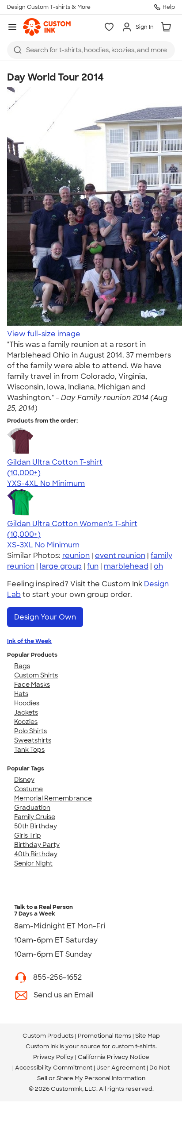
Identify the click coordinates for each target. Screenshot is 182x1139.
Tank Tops (29, 750)
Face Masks (32, 685)
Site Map (147, 1035)
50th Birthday (35, 826)
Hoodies (26, 703)
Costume (28, 789)
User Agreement (120, 1067)
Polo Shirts (30, 731)
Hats (21, 694)
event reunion (120, 555)
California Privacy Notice (113, 1057)
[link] (47, 27)
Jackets (26, 712)
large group (61, 566)
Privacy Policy (53, 1057)
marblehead (126, 566)
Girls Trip (27, 835)
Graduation (32, 808)
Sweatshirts (32, 740)
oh (158, 566)
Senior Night (33, 863)
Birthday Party (37, 845)
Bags (22, 666)
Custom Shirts (36, 675)
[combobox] (91, 50)
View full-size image (43, 334)
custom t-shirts (133, 1046)
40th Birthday (35, 854)
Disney (24, 780)
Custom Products (48, 1035)
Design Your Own (45, 617)
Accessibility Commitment (53, 1067)
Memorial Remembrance (53, 798)
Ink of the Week (29, 641)
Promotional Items (104, 1035)
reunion (76, 555)
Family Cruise (34, 817)
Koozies (26, 722)
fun (93, 566)
